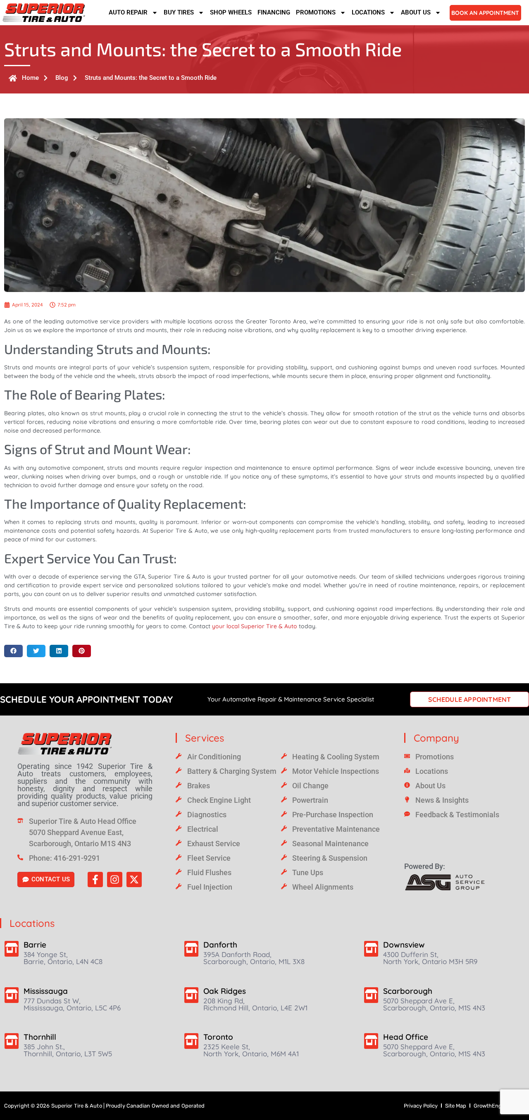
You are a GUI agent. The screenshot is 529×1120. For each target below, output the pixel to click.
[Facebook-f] (95, 879)
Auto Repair (128, 12)
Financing (273, 12)
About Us (416, 12)
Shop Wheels (231, 12)
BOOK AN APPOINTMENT (485, 13)
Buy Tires (179, 12)
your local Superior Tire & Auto (254, 626)
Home (30, 77)
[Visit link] (85, 743)
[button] (13, 651)
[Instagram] (114, 879)
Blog (61, 77)
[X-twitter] (134, 879)
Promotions (316, 12)
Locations (368, 12)
